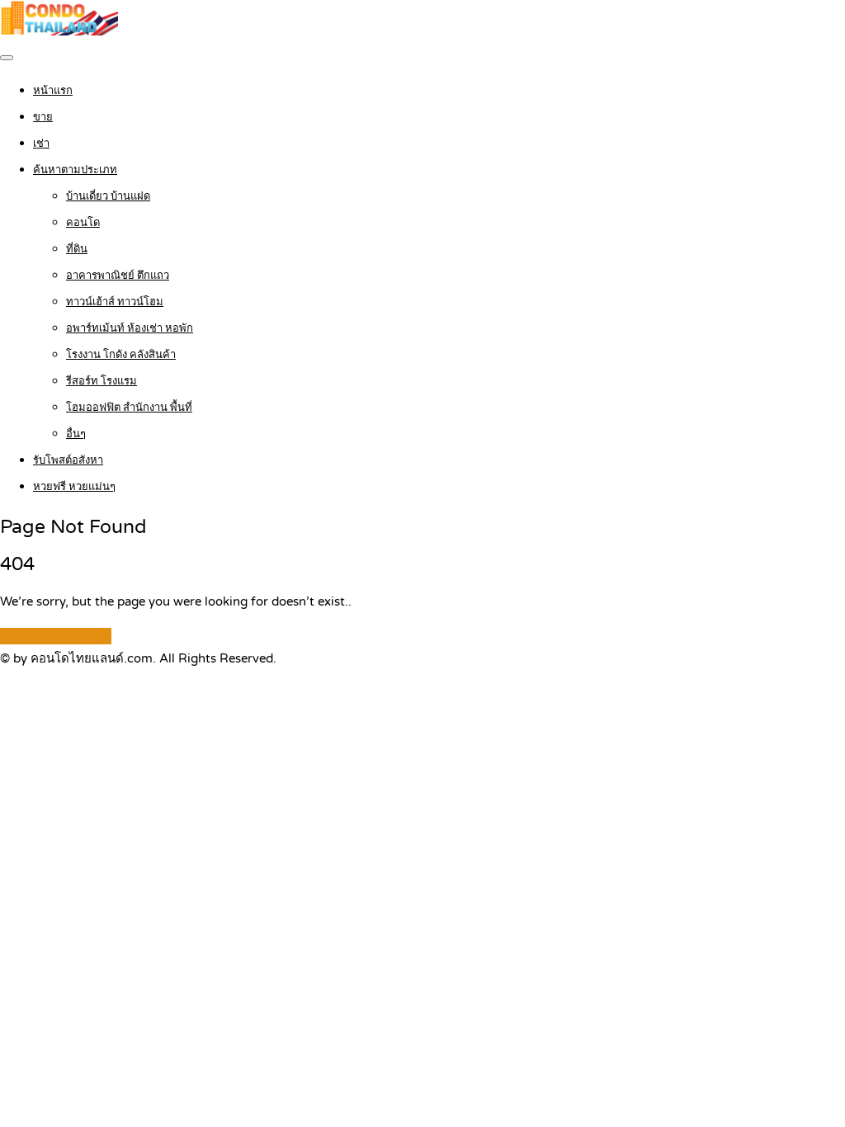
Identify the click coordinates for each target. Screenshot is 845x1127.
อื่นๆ (76, 434)
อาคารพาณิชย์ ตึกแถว (117, 275)
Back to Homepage (56, 636)
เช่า (41, 143)
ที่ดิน (76, 249)
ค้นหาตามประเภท (75, 170)
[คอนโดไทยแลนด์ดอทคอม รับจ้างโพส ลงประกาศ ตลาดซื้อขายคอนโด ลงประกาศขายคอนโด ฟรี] (59, 31)
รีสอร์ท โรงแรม (101, 381)
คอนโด (83, 222)
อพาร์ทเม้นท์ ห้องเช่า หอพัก (129, 328)
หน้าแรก (53, 90)
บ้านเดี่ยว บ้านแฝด (108, 196)
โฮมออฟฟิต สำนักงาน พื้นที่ (129, 407)
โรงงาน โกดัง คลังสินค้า (121, 354)
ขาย (43, 117)
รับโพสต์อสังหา (68, 460)
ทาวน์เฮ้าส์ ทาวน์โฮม (114, 302)
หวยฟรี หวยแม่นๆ (74, 486)
